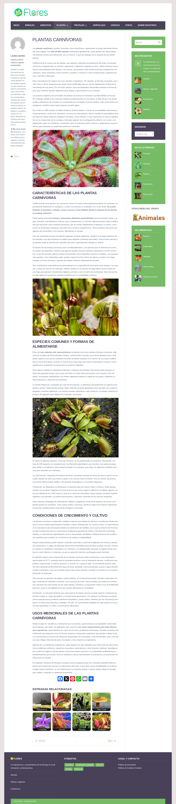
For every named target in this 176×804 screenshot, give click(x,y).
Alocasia (146, 164)
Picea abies (148, 194)
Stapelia (146, 109)
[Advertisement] (118, 12)
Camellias (69, 765)
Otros (128, 25)
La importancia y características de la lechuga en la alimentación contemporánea (152, 67)
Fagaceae (78, 769)
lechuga (69, 769)
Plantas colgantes (150, 89)
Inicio (16, 25)
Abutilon (146, 79)
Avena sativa (148, 267)
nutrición (100, 765)
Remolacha (147, 184)
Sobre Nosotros (147, 25)
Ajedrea (146, 174)
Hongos (115, 25)
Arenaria (146, 153)
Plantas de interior (150, 277)
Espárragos (148, 246)
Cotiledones (148, 99)
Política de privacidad (127, 765)
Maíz (110, 741)
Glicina (41, 741)
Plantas (61, 25)
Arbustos (45, 25)
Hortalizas (99, 25)
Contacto (138, 768)
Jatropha (146, 256)
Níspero (146, 236)
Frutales (79, 25)
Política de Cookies (126, 768)
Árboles (30, 25)
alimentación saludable (84, 765)
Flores (18, 758)
